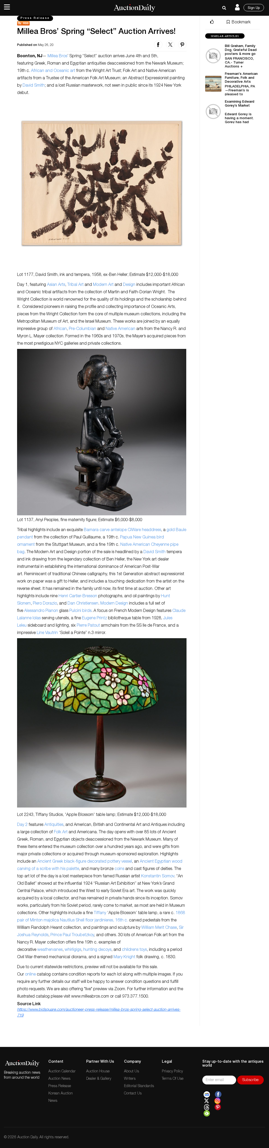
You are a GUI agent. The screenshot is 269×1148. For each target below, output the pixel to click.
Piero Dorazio (45, 604)
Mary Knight (124, 957)
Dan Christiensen (83, 604)
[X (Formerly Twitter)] (206, 1101)
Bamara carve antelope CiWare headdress (122, 530)
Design (129, 285)
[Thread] (207, 1107)
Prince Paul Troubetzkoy (72, 935)
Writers (130, 1079)
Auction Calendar (62, 1071)
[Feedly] (207, 1113)
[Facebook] (218, 1094)
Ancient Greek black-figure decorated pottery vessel (84, 862)
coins (119, 869)
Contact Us (133, 1093)
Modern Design (114, 604)
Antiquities (53, 825)
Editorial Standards (139, 1086)
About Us (131, 1071)
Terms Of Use (172, 1079)
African (60, 329)
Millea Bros (57, 56)
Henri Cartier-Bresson (78, 596)
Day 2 (22, 825)
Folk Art (61, 832)
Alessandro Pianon (41, 611)
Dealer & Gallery (98, 1079)
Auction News (59, 1079)
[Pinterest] (218, 1107)
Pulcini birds (80, 611)
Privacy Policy (172, 1071)
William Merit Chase (159, 928)
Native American (120, 329)
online (30, 975)
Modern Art (103, 285)
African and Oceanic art (53, 71)
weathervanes (50, 950)
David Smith (34, 86)
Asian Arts (56, 285)
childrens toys (134, 950)
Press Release (35, 18)
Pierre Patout (88, 626)
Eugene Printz (94, 618)
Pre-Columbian (82, 329)
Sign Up (254, 7)
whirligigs (73, 950)
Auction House (98, 1071)
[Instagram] (217, 1101)
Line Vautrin (47, 633)
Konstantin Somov (157, 876)
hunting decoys (97, 950)
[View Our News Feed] (102, 23)
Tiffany (100, 913)
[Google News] (207, 1094)
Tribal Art (75, 285)
